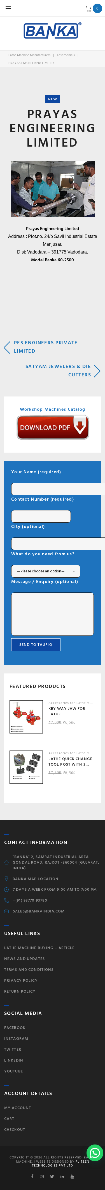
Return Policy (20, 991)
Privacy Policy (21, 980)
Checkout (14, 1129)
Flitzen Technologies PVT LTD (60, 1163)
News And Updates (24, 958)
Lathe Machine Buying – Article (39, 948)
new (52, 99)
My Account (17, 1108)
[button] (95, 1152)
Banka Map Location (36, 879)
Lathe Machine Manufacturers (29, 55)
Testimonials (66, 55)
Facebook (14, 1027)
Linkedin (13, 1060)
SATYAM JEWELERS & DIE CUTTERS (58, 370)
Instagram (16, 1038)
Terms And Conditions (28, 969)
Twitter (12, 1049)
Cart (9, 1118)
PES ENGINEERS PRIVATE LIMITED (46, 347)
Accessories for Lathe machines (75, 703)
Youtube (13, 1071)
